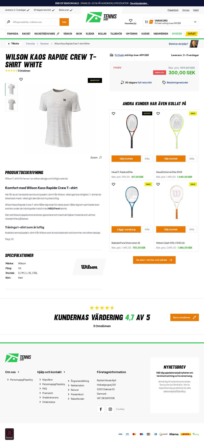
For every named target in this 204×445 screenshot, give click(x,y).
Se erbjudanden (139, 3)
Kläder (90, 33)
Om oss (185, 10)
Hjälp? (196, 10)
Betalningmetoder (177, 82)
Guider (145, 33)
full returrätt (145, 82)
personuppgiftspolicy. (175, 391)
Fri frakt (119, 55)
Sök (64, 22)
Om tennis (131, 33)
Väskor (67, 33)
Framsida (12, 33)
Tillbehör (116, 33)
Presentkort (173, 10)
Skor (79, 33)
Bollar (102, 33)
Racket (26, 33)
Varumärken (160, 33)
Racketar (44, 43)
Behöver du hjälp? (178, 43)
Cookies (120, 409)
